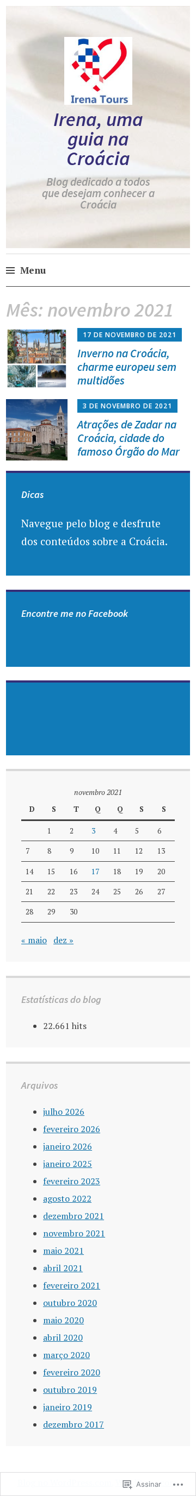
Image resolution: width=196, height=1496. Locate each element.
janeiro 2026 (67, 1146)
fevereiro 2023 (71, 1181)
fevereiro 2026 (71, 1129)
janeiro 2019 (67, 1407)
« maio (34, 940)
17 (95, 871)
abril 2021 (63, 1268)
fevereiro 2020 (71, 1372)
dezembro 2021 (73, 1216)
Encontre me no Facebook (74, 613)
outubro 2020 (70, 1303)
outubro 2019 (70, 1390)
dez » (63, 940)
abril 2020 (63, 1337)
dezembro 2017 (73, 1424)
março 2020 (66, 1355)
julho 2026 (63, 1112)
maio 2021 (63, 1251)
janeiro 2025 (67, 1164)
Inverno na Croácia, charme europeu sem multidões (126, 367)
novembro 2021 (74, 1233)
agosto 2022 (67, 1198)
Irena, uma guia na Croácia (98, 139)
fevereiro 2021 (71, 1285)
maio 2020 (63, 1320)
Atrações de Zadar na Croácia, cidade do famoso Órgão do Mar (128, 438)
